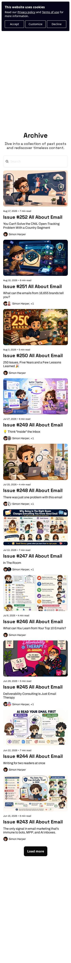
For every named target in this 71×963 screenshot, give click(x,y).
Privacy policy (26, 12)
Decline (57, 24)
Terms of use (50, 12)
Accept (14, 24)
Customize (35, 24)
